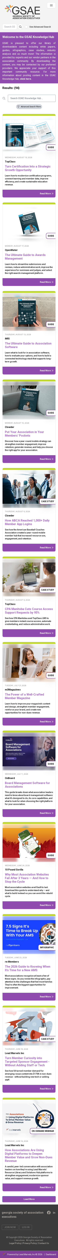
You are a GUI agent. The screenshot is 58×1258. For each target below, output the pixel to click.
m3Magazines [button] (13, 689)
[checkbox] (26, 26)
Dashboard (51, 1254)
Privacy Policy (30, 1243)
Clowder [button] (9, 427)
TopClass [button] (10, 161)
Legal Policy (15, 1243)
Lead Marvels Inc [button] (14, 1053)
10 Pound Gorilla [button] (14, 869)
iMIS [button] (7, 338)
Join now (10, 1227)
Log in (25, 1227)
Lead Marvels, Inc (27, 1254)
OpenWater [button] (11, 250)
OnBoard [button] (10, 778)
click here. (26, 78)
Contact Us (43, 1243)
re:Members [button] (12, 961)
